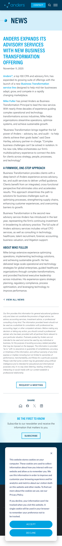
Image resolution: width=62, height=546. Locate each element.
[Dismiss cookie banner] (51, 454)
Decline (31, 532)
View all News (15, 299)
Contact (38, 5)
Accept (31, 524)
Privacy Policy (16, 494)
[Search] (49, 5)
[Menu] (55, 5)
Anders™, (8, 76)
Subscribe (31, 435)
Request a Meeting (31, 384)
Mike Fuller (9, 101)
